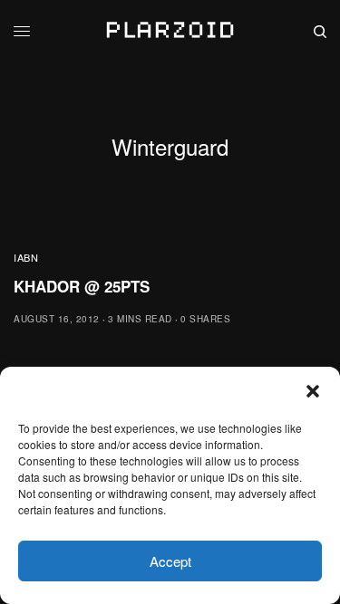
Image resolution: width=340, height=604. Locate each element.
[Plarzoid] (170, 31)
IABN (26, 257)
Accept (170, 560)
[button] (313, 391)
